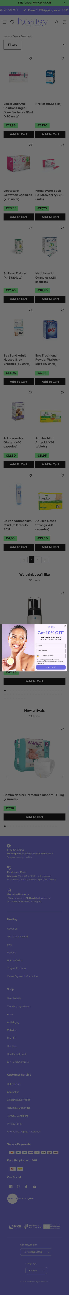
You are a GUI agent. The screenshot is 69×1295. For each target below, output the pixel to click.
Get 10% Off (51, 667)
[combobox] (39, 656)
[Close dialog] (65, 625)
